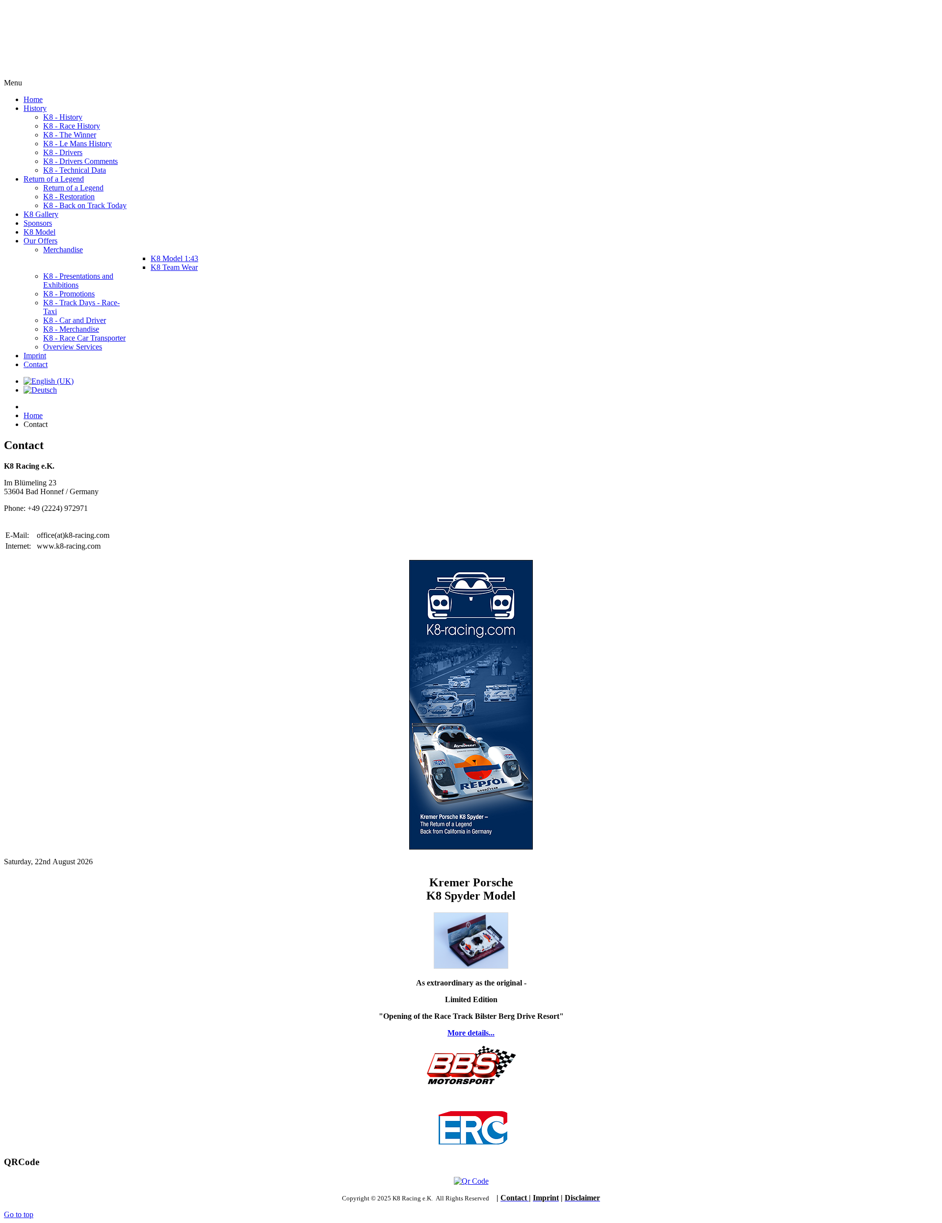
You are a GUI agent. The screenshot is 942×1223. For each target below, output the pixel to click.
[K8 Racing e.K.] (74, 74)
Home (33, 415)
